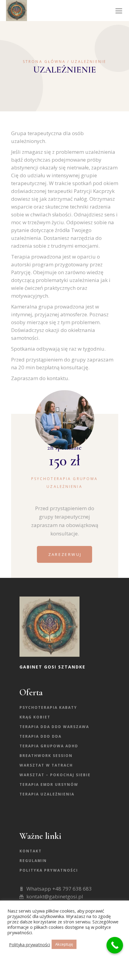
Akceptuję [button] (64, 944)
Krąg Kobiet (35, 717)
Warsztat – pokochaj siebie (55, 774)
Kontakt (31, 851)
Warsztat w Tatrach (46, 765)
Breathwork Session (46, 755)
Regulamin (33, 860)
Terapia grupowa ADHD (49, 746)
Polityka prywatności (49, 870)
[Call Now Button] (114, 945)
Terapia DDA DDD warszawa (54, 726)
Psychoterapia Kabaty (48, 707)
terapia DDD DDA (41, 736)
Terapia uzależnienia (47, 794)
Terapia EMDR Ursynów (49, 784)
